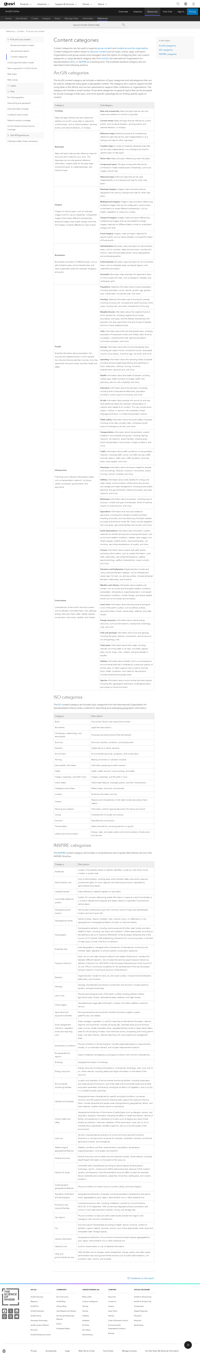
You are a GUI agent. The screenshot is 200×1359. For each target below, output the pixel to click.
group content (105, 48)
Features (137, 11)
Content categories (19, 57)
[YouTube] (16, 1316)
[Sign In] (193, 4)
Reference (103, 18)
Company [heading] (112, 1290)
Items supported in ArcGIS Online (22, 68)
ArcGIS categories (167, 45)
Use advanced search (20, 51)
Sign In (181, 11)
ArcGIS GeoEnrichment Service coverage (21, 128)
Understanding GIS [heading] (90, 1290)
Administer (87, 18)
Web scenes (12, 80)
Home (8, 18)
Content (20, 31)
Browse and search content (22, 45)
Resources (152, 11)
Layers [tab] (13, 85)
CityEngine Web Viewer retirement (22, 141)
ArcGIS (105, 58)
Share (57, 18)
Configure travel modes (17, 115)
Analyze (46, 18)
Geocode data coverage (18, 109)
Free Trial (167, 11)
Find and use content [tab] (20, 39)
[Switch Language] (185, 4)
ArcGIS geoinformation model (20, 62)
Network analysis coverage (19, 120)
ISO (72, 62)
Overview (123, 11)
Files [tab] (12, 91)
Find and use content (35, 31)
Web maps (12, 74)
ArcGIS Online (12, 11)
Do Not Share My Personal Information (162, 1351)
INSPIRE (82, 62)
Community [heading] (61, 1290)
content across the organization (132, 48)
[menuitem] (41, 1297)
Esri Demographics (15, 97)
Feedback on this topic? (142, 1278)
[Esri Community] (4, 1316)
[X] (10, 1311)
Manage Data (71, 18)
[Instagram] (10, 1316)
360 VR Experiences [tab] (19, 135)
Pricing (192, 11)
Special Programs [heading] (142, 1290)
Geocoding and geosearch (19, 103)
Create (34, 18)
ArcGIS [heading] (33, 1290)
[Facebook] (4, 1311)
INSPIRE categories (168, 54)
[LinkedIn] (16, 1311)
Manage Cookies (129, 1351)
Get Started (21, 18)
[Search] (178, 4)
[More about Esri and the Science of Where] (10, 1297)
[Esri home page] (9, 4)
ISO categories (166, 50)
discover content (98, 51)
